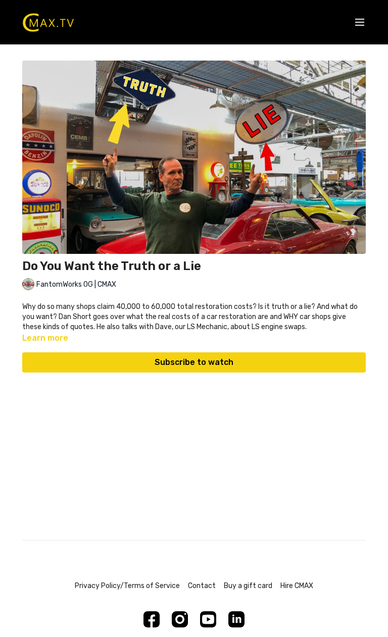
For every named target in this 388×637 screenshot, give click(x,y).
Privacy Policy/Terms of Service (127, 585)
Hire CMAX (296, 585)
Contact (202, 585)
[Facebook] (151, 619)
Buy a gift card (248, 585)
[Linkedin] (236, 619)
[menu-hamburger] (360, 22)
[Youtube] (208, 619)
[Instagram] (180, 619)
